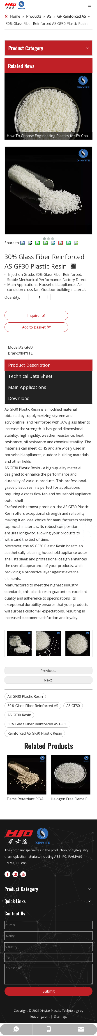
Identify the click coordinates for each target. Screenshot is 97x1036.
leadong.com (39, 1016)
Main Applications (27, 387)
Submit (49, 991)
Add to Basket (34, 327)
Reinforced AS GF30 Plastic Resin (34, 733)
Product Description (29, 365)
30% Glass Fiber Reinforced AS (32, 705)
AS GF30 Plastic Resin (25, 696)
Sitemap (60, 1016)
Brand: (13, 353)
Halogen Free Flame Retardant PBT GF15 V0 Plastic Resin (70, 798)
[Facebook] (7, 874)
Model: (13, 347)
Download (19, 398)
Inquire (33, 315)
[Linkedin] (15, 874)
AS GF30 (73, 705)
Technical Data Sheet (30, 376)
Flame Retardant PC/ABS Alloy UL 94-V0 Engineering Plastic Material (26, 798)
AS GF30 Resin (19, 714)
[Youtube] (23, 874)
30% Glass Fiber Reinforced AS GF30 (37, 724)
